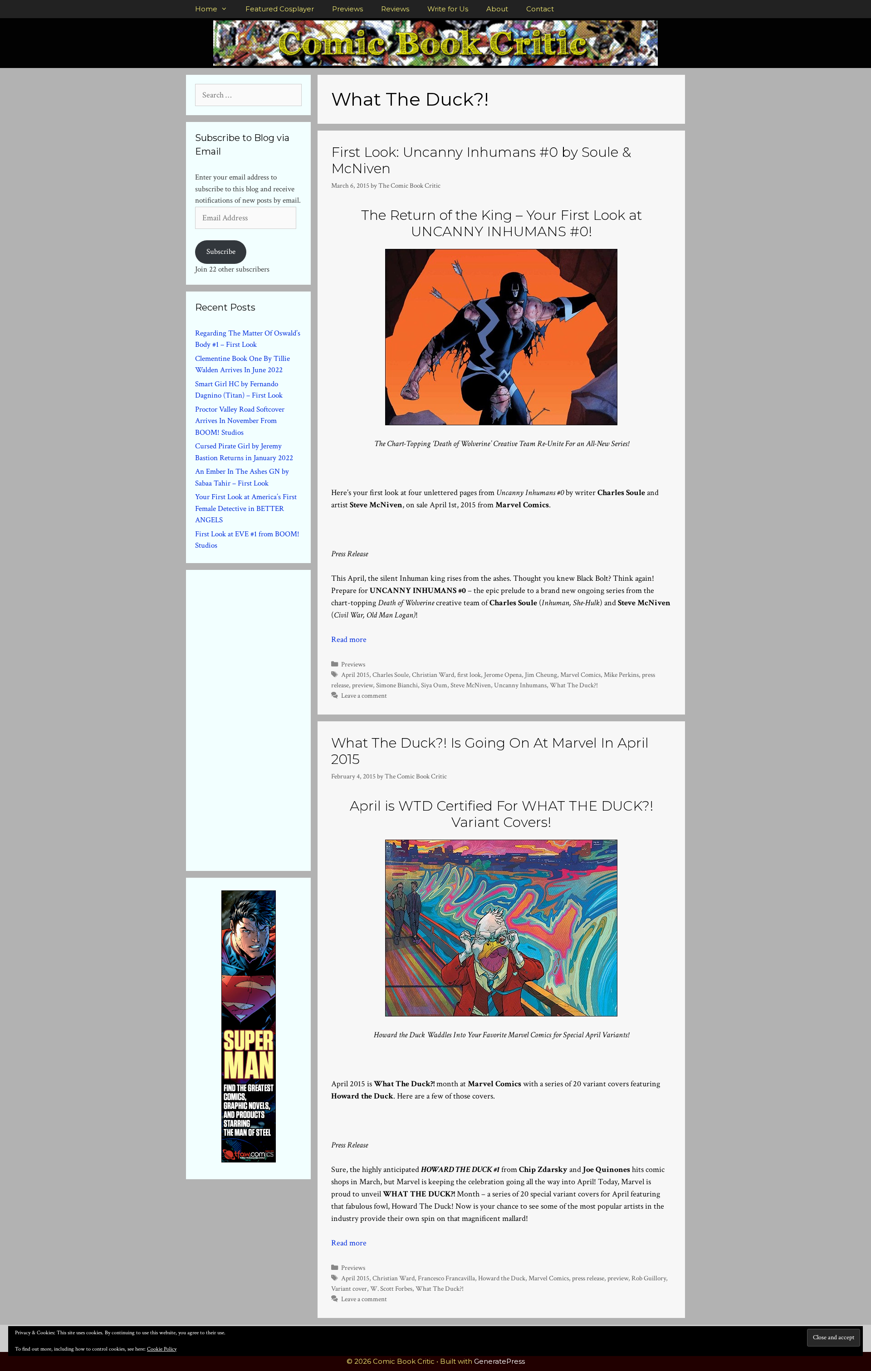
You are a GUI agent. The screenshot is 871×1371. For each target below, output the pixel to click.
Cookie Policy (161, 1349)
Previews (347, 9)
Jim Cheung (541, 674)
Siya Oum (434, 685)
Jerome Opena (503, 674)
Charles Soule (390, 674)
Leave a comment (364, 695)
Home (206, 9)
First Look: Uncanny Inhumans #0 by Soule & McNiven (481, 160)
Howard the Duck (501, 1278)
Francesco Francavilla (446, 1278)
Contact (540, 9)
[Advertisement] (263, 719)
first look (469, 674)
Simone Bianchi (397, 685)
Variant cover (349, 1288)
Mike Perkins (621, 674)
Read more (349, 639)
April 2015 (355, 674)
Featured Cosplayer (279, 9)
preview (362, 685)
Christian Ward (433, 674)
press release (588, 1278)
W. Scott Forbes (391, 1288)
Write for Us (447, 9)
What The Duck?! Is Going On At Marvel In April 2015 (490, 751)
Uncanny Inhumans (520, 685)
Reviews (395, 9)
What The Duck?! (574, 685)
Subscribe (220, 252)
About (497, 9)
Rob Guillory (648, 1278)
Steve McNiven (470, 685)
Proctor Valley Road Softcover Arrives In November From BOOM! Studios (239, 421)
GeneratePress (499, 1361)
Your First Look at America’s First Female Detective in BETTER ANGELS (246, 508)
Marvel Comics (580, 674)
